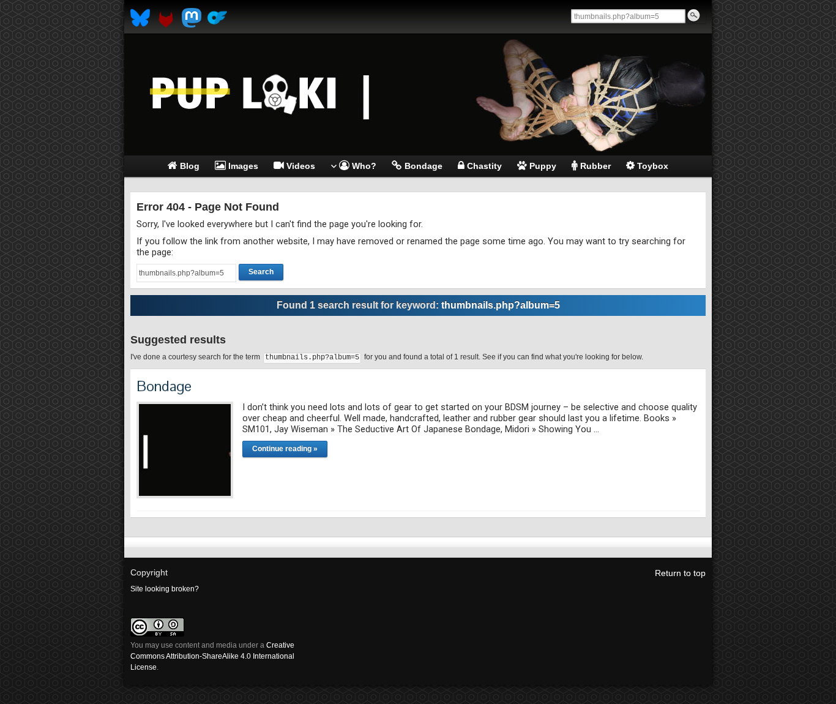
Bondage (164, 385)
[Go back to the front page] (418, 94)
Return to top (680, 573)
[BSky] (140, 18)
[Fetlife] (166, 18)
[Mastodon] (191, 18)
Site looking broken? (164, 589)
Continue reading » (285, 448)
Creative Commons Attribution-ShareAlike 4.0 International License (212, 656)
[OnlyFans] (217, 18)
